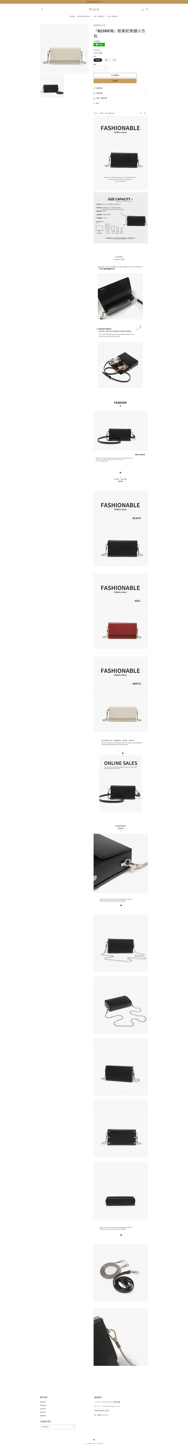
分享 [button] (97, 103)
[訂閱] (73, 1427)
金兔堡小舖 (91, 1443)
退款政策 (43, 1409)
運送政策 (43, 1412)
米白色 (98, 60)
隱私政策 (43, 1405)
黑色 (106, 60)
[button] (42, 9)
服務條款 (43, 1416)
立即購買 (115, 81)
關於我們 (43, 1402)
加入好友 (117, 1402)
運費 (101, 53)
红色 (114, 60)
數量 (95, 64)
